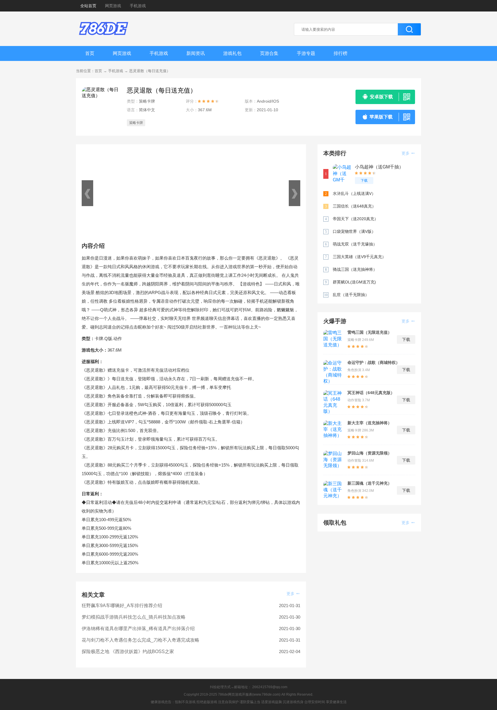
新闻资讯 (195, 53)
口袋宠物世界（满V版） (354, 231)
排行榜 (340, 53)
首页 (89, 53)
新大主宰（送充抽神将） (369, 423)
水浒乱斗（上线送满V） (354, 193)
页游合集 (269, 53)
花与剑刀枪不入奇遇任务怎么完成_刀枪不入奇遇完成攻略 (140, 640)
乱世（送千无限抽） (351, 294)
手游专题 (306, 53)
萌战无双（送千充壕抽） (355, 244)
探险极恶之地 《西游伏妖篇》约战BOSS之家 (128, 651)
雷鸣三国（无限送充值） (369, 332)
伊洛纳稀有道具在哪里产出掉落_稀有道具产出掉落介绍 (138, 628)
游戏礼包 (232, 53)
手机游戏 (138, 5)
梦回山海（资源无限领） (369, 453)
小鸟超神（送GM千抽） (379, 166)
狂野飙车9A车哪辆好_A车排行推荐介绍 (122, 605)
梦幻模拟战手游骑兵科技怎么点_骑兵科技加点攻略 (134, 617)
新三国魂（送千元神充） (369, 483)
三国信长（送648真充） (354, 206)
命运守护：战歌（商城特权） (373, 362)
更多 (291, 593)
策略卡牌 (136, 123)
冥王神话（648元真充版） (371, 392)
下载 (364, 181)
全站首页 (88, 5)
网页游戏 (113, 5)
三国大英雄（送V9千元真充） (359, 256)
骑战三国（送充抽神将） (355, 269)
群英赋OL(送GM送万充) (354, 282)
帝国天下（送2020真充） (355, 218)
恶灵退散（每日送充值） (149, 71)
